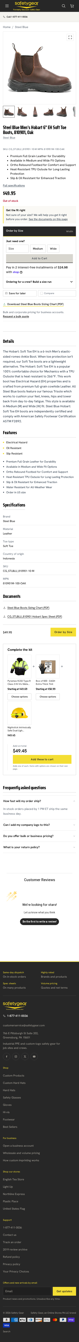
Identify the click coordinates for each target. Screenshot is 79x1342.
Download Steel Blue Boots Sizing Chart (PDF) (35, 304)
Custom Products (13, 1075)
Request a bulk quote (16, 316)
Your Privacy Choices (16, 1271)
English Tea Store (13, 1179)
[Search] (64, 6)
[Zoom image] (70, 37)
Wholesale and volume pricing (21, 1153)
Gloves (7, 1105)
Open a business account (18, 1146)
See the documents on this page (48, 219)
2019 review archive (15, 1249)
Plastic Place (10, 1201)
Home (7, 27)
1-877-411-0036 (17, 1016)
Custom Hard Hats (14, 1083)
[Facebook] (6, 1056)
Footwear (9, 1119)
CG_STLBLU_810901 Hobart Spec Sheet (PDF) (34, 616)
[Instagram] (15, 1056)
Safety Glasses (12, 1097)
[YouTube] (34, 1056)
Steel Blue (21, 27)
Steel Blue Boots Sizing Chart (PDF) (28, 608)
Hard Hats (9, 1090)
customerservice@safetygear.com (24, 1025)
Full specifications (14, 185)
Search (6, 1331)
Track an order (12, 1242)
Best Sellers (10, 1127)
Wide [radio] (53, 248)
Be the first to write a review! (40, 921)
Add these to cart (42, 759)
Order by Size (63, 632)
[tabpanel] (39, 68)
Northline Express (14, 1194)
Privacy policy (11, 1264)
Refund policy (11, 1257)
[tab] (9, 112)
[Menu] (7, 6)
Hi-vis (6, 1112)
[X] (25, 1056)
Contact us (9, 1235)
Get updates (64, 1291)
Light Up (8, 1187)
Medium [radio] (38, 248)
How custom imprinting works (21, 1160)
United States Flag (14, 1209)
